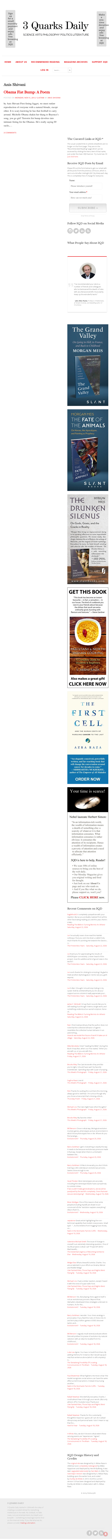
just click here (72, 156)
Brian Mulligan (73, 1202)
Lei (68, 935)
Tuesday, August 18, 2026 (86, 1273)
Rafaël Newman (73, 1397)
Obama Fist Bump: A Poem (27, 92)
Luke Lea (70, 1352)
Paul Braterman (73, 1376)
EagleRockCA (72, 914)
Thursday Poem (73, 1099)
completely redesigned (88, 1466)
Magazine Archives (76, 62)
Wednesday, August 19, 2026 (97, 1194)
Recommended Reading (45, 62)
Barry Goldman (73, 1147)
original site (75, 1463)
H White (70, 1434)
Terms (87, 216)
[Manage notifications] (105, 1534)
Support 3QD (100, 62)
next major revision (74, 1474)
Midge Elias (71, 1262)
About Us (21, 62)
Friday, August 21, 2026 (76, 1056)
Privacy (92, 216)
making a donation (27, 1523)
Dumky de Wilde (76, 1479)
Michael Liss (72, 1107)
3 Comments (10, 133)
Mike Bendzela (73, 1046)
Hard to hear (72, 1425)
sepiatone (71, 1220)
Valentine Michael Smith (76, 1241)
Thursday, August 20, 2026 (90, 1138)
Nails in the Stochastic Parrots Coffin (81, 1231)
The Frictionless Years (76, 946)
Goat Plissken (72, 1181)
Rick (68, 1091)
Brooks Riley (72, 1064)
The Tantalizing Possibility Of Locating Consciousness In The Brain (82, 1363)
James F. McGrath (74, 1004)
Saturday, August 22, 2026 (77, 927)
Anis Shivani (54, 98)
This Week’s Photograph (77, 1072)
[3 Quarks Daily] (56, 36)
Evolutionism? (72, 1138)
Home (8, 62)
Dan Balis (94, 1471)
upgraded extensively (79, 1471)
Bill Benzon (71, 1128)
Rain (69, 1025)
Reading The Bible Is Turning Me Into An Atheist (86, 925)
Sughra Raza (72, 1080)
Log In (44, 70)
